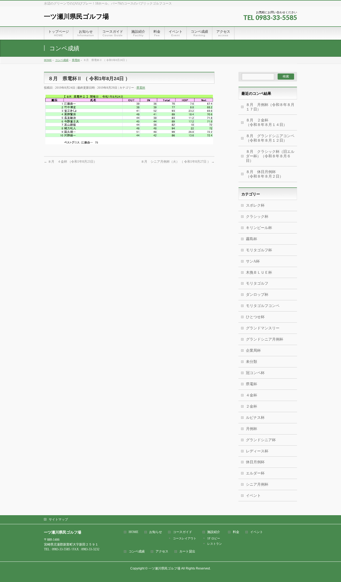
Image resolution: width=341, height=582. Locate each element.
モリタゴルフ (257, 283)
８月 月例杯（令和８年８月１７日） (270, 107)
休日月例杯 (255, 462)
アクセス (162, 551)
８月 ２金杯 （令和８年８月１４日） (268, 122)
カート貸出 (187, 551)
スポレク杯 (255, 205)
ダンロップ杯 (257, 295)
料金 (236, 532)
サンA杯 (253, 261)
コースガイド (182, 532)
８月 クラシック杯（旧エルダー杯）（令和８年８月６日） (270, 156)
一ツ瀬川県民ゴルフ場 (76, 16)
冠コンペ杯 (255, 373)
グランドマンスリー (262, 328)
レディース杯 (257, 451)
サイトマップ (58, 519)
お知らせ (155, 532)
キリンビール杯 (259, 228)
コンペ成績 (137, 551)
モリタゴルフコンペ (262, 306)
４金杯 (251, 395)
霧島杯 (251, 239)
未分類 (251, 362)
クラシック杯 (257, 217)
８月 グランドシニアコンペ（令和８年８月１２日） (270, 138)
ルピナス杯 (255, 418)
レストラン (214, 543)
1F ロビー (213, 538)
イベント (253, 496)
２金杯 (251, 406)
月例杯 (251, 429)
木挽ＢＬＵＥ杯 (259, 272)
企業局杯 (253, 351)
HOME (133, 532)
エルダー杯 (255, 473)
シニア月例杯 (257, 484)
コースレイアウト (184, 538)
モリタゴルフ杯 (259, 250)
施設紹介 (213, 532)
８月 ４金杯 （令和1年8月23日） (70, 161)
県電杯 (140, 87)
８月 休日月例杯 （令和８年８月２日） (271, 174)
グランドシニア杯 (261, 440)
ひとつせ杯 (255, 317)
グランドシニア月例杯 (264, 339)
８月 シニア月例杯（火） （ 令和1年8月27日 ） (177, 161)
